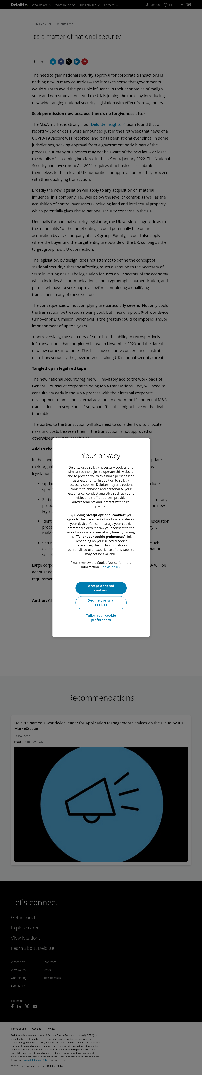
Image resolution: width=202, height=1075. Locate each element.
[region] (101, 537)
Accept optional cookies (101, 588)
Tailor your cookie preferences (101, 617)
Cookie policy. (111, 567)
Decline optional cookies (101, 602)
